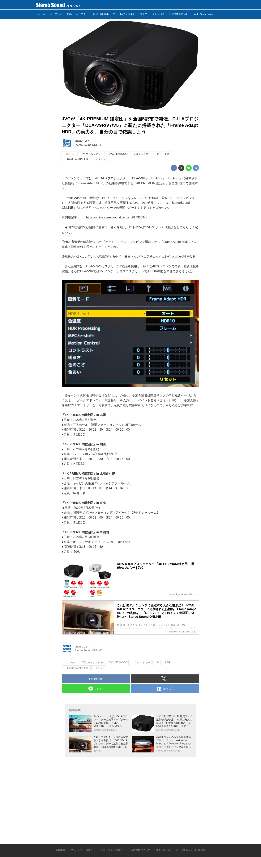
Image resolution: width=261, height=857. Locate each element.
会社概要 (60, 850)
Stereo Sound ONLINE (88, 144)
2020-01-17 (82, 141)
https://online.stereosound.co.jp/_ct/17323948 (117, 217)
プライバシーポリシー (83, 850)
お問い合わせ (163, 850)
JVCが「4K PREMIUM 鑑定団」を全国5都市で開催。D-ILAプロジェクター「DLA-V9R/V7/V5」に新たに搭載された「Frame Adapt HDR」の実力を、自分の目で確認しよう (130, 125)
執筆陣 (202, 850)
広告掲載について (140, 850)
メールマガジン (184, 850)
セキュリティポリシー (113, 850)
